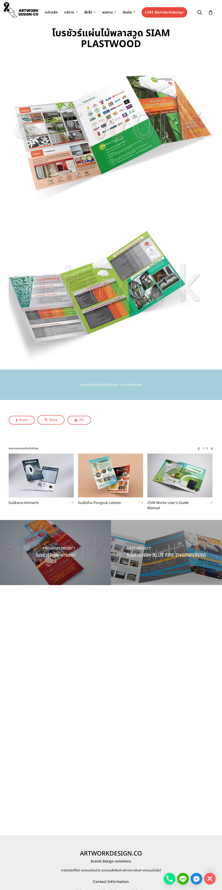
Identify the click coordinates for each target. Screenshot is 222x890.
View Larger (28, 471)
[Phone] (169, 879)
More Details (53, 471)
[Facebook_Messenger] (196, 879)
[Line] (183, 879)
